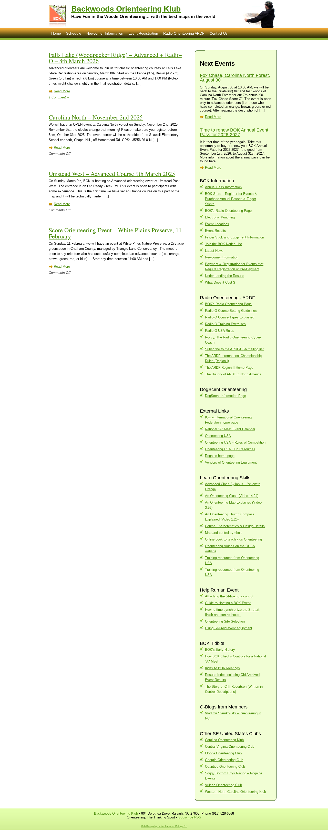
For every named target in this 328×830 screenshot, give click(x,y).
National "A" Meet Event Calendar (230, 429)
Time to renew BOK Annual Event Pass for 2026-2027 (234, 132)
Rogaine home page (219, 456)
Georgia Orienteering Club (224, 760)
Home (56, 33)
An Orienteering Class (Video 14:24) (231, 496)
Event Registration (143, 33)
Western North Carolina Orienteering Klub (235, 792)
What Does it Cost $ (220, 282)
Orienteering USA (218, 436)
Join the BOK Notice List (223, 244)
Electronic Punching (220, 217)
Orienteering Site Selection (225, 621)
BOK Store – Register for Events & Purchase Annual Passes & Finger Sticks (231, 199)
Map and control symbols (223, 533)
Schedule (73, 33)
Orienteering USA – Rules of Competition (235, 442)
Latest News (214, 251)
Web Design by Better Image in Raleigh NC (164, 826)
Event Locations (217, 224)
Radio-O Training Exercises (225, 324)
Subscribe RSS (189, 817)
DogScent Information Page (225, 396)
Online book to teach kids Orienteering (233, 539)
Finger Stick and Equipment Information (234, 237)
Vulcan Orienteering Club (223, 785)
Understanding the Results (224, 276)
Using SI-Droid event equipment (228, 628)
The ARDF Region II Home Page (229, 367)
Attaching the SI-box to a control (229, 596)
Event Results (215, 231)
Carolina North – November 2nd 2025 (96, 117)
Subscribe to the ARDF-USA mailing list (234, 349)
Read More (62, 91)
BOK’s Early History (220, 650)
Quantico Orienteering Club (225, 766)
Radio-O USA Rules (219, 331)
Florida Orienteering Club (223, 753)
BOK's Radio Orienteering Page (228, 211)
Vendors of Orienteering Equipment (231, 462)
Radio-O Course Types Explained (229, 317)
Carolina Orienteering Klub (224, 740)
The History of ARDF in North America (233, 374)
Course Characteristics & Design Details (235, 526)
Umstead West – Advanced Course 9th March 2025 (112, 173)
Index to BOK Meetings (222, 668)
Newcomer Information (104, 33)
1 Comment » (59, 97)
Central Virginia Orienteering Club (229, 746)
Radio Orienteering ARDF (183, 33)
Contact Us (219, 33)
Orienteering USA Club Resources (230, 449)
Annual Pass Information (223, 187)
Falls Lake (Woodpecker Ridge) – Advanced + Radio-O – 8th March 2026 (115, 58)
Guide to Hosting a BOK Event (228, 603)
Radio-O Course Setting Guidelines (231, 311)
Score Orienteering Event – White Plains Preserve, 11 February (115, 233)
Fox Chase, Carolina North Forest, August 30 (235, 78)
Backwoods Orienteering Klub (126, 9)
